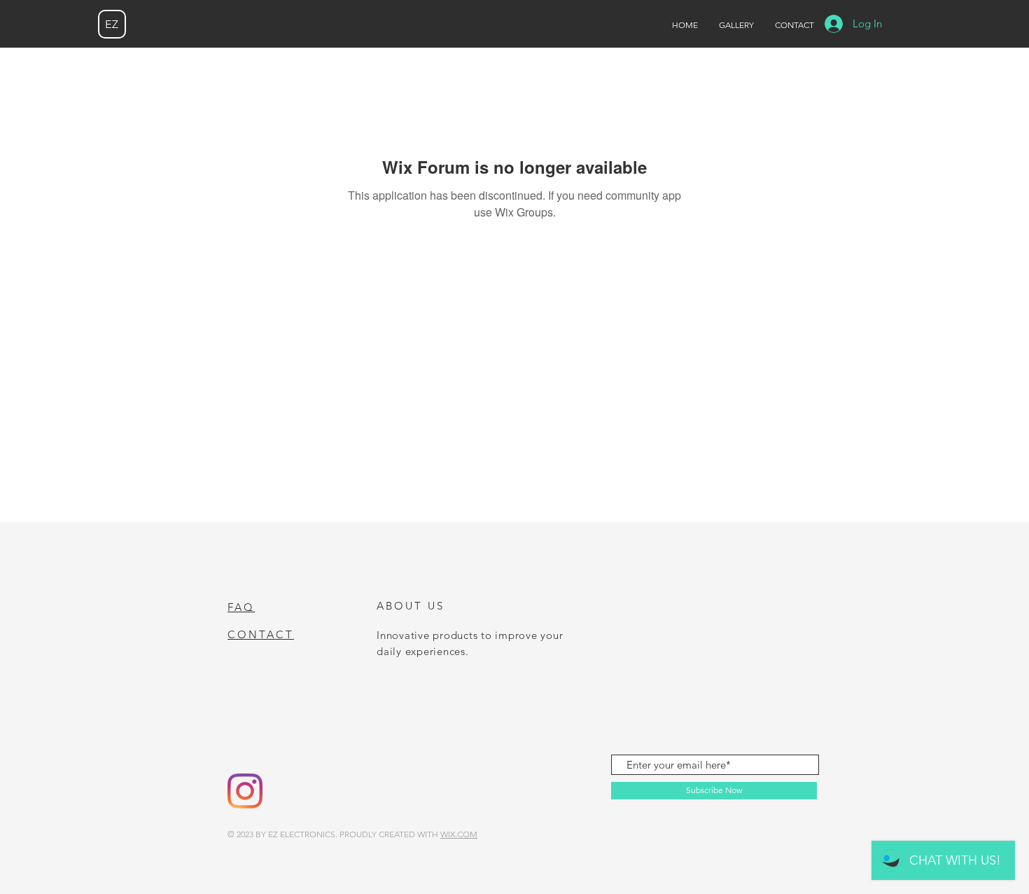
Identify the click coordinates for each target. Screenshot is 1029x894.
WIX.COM (458, 834)
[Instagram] (244, 791)
